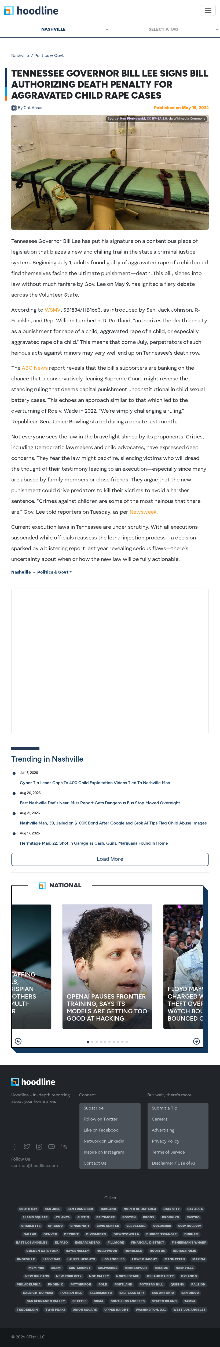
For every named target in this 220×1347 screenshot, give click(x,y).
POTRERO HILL (151, 1284)
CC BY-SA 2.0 (157, 118)
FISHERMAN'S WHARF (189, 1242)
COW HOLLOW (189, 1226)
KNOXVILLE (26, 1259)
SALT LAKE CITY (131, 1293)
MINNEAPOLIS (136, 1268)
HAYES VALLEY (77, 1251)
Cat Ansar (30, 108)
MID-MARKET (80, 1268)
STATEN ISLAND (164, 1301)
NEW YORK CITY (69, 1276)
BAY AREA (195, 1209)
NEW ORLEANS (37, 1276)
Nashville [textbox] (53, 29)
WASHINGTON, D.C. (151, 1310)
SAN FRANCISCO (80, 1209)
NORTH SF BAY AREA (140, 1209)
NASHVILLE (185, 1268)
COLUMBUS (162, 1226)
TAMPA (189, 1301)
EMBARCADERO (87, 1242)
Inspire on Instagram (104, 1152)
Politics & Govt (49, 56)
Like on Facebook (101, 1130)
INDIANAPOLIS (184, 1251)
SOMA (98, 1301)
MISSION (161, 1268)
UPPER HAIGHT (116, 1310)
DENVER (50, 1234)
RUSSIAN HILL (71, 1293)
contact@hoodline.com (34, 1166)
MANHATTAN (174, 1259)
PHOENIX (55, 1284)
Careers (159, 1119)
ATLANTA (62, 1217)
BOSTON (129, 1217)
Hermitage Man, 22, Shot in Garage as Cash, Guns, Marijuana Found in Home (94, 843)
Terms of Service (168, 1152)
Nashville (20, 56)
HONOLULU (133, 1251)
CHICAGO (55, 1226)
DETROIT (71, 1234)
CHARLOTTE (31, 1226)
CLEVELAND (136, 1226)
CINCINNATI (79, 1226)
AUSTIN (83, 1217)
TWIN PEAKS (55, 1310)
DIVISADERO (96, 1234)
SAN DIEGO (190, 1293)
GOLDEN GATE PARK (42, 1251)
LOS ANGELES (113, 1259)
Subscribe (94, 1108)
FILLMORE (116, 1242)
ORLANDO (189, 1276)
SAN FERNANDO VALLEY (46, 1301)
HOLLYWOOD (107, 1251)
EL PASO (61, 1242)
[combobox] (55, 29)
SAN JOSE (52, 1209)
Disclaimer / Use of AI (173, 1163)
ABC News (35, 368)
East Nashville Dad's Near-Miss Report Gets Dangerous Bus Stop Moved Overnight (100, 802)
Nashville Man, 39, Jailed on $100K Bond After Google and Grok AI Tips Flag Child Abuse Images (113, 823)
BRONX (149, 1217)
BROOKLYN (170, 1217)
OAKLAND (108, 1209)
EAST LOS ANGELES (31, 1242)
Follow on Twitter (101, 1119)
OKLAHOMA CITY (160, 1276)
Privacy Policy (165, 1141)
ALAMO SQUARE (35, 1217)
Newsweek (143, 512)
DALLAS (30, 1234)
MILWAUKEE (108, 1268)
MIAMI (56, 1268)
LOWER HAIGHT (144, 1259)
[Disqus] (110, 660)
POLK (102, 1284)
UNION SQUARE (85, 1310)
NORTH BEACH (128, 1276)
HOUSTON (158, 1251)
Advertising (163, 1130)
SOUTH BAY (28, 1209)
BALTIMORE (105, 1217)
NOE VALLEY (99, 1276)
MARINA (198, 1259)
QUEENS (177, 1284)
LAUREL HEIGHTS (81, 1259)
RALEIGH (198, 1284)
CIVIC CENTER (108, 1226)
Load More (110, 859)
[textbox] (165, 29)
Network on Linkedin (104, 1141)
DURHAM (191, 1234)
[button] (18, 1041)
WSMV (53, 310)
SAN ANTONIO (163, 1293)
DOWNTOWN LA (126, 1234)
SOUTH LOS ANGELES (128, 1301)
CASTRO (193, 1217)
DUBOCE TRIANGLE (161, 1234)
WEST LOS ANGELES (189, 1310)
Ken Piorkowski (132, 118)
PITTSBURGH (81, 1284)
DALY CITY (171, 1209)
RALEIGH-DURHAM (38, 1293)
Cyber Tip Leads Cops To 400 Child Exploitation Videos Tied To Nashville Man (95, 782)
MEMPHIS (36, 1268)
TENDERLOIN (27, 1310)
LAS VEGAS (51, 1259)
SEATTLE (79, 1301)
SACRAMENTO (101, 1293)
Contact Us (95, 1163)
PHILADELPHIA (29, 1284)
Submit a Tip (164, 1108)
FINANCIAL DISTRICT (147, 1242)
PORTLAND (123, 1284)
